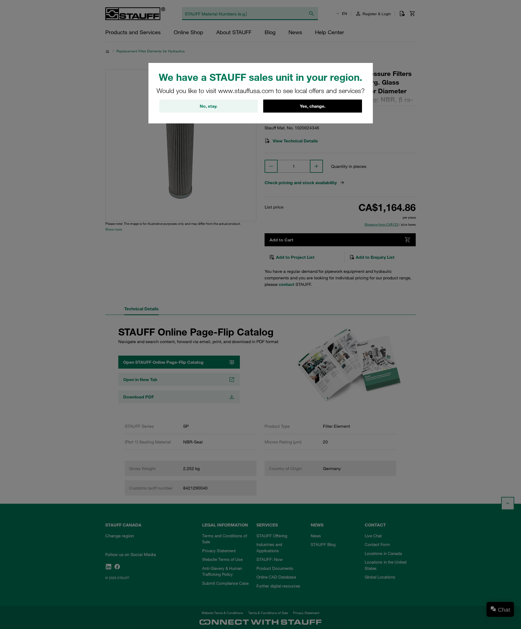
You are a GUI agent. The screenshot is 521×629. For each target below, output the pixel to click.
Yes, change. (312, 106)
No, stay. (208, 106)
